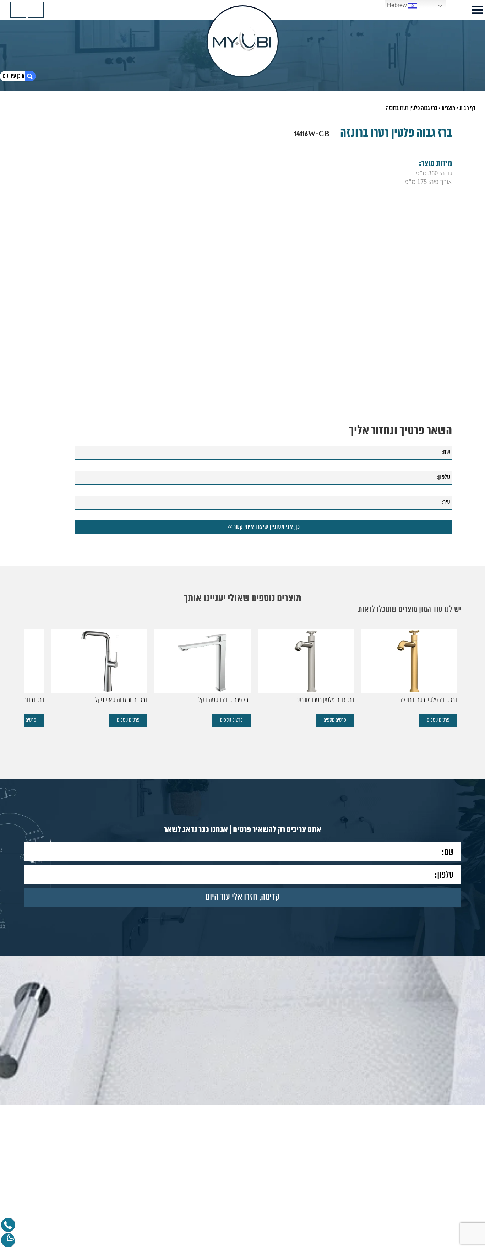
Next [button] (28, 666)
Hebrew (397, 5)
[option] (409, 678)
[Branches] (18, 9)
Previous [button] (456, 666)
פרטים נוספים (438, 720)
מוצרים (448, 108)
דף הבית (467, 108)
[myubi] (243, 41)
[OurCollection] (35, 9)
